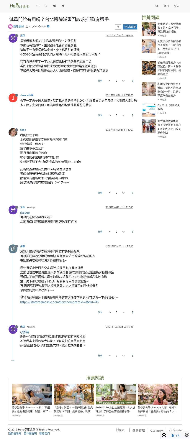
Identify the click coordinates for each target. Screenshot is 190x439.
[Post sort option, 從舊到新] (118, 26)
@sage (25, 212)
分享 (100, 80)
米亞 (22, 35)
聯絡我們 (44, 433)
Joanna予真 (26, 95)
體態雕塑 (18, 26)
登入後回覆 (130, 26)
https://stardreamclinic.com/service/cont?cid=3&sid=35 (59, 302)
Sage (23, 129)
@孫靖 (32, 327)
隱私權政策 (14, 433)
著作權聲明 (30, 433)
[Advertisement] (162, 197)
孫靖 (22, 246)
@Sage (32, 207)
